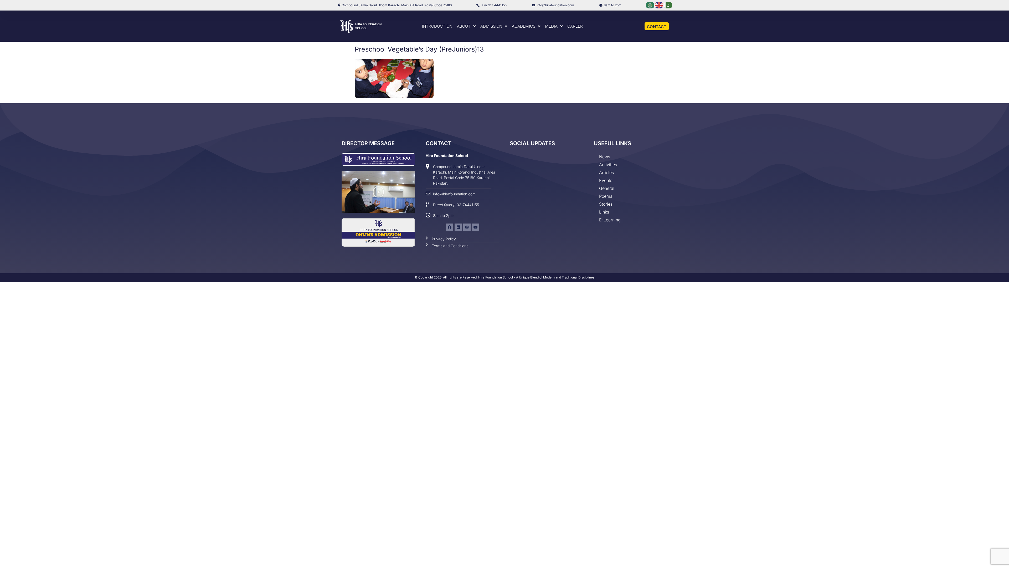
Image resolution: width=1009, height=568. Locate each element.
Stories (605, 204)
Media (551, 26)
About (464, 26)
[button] (378, 192)
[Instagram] (467, 227)
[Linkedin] (458, 227)
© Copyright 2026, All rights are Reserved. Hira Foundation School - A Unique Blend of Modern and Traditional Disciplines (504, 277)
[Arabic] (650, 5)
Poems (605, 196)
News (604, 156)
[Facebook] (449, 227)
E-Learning (610, 219)
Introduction (437, 26)
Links (604, 212)
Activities (608, 164)
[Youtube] (475, 227)
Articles (606, 172)
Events (605, 180)
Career (575, 26)
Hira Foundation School (447, 155)
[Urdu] (668, 5)
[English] (659, 5)
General (606, 188)
